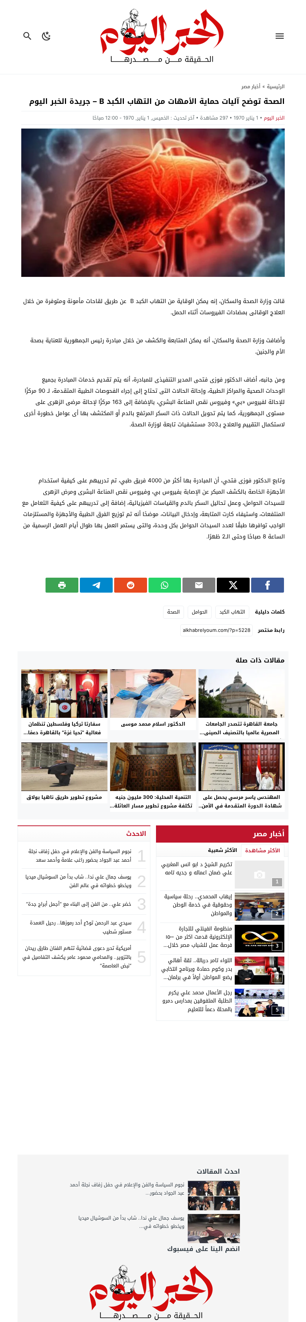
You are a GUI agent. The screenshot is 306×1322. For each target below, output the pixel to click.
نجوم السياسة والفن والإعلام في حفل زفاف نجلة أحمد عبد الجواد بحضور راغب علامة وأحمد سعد (79, 856)
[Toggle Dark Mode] (46, 37)
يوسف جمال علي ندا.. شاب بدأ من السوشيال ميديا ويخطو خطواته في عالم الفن (78, 881)
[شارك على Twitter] (233, 585)
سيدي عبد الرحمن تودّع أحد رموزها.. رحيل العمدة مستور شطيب (80, 927)
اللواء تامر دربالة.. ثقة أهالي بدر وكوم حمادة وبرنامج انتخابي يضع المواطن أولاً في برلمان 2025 (196, 973)
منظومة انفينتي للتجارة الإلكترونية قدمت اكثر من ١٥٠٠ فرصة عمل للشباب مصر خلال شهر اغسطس (199, 941)
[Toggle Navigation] (281, 37)
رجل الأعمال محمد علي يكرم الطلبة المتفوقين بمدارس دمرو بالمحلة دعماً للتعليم (197, 1001)
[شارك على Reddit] (130, 585)
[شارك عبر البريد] (198, 585)
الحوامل (199, 612)
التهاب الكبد (232, 612)
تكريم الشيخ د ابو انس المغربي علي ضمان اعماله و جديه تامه (196, 868)
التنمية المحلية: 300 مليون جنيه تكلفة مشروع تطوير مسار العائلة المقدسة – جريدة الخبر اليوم (153, 806)
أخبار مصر (250, 86)
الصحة (173, 612)
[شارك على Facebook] (267, 585)
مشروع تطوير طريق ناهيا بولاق (64, 797)
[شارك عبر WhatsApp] (164, 585)
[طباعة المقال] (61, 585)
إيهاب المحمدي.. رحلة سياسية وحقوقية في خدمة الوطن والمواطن (198, 905)
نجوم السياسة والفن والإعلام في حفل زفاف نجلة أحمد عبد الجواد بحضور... (127, 1189)
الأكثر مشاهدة (262, 850)
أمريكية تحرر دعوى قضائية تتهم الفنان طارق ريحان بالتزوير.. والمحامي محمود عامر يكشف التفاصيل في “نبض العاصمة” (76, 956)
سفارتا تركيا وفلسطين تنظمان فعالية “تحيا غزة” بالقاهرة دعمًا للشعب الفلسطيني (64, 732)
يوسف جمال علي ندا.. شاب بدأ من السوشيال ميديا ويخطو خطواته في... (131, 1222)
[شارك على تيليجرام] (96, 585)
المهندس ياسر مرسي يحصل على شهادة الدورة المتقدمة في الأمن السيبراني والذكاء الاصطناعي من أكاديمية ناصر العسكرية (242, 810)
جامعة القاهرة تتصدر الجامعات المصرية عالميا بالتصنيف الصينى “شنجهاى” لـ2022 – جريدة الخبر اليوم (242, 732)
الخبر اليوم (274, 118)
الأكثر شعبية (222, 850)
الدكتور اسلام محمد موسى (153, 724)
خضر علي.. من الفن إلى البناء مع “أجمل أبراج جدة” (78, 904)
